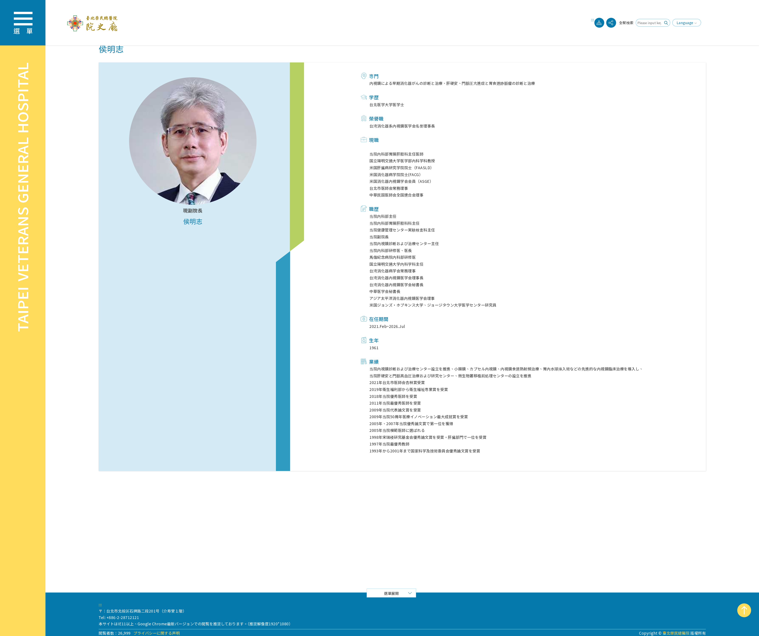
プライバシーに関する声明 (156, 633)
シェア (611, 23)
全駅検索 (626, 22)
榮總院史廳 (93, 23)
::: (592, 20)
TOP (744, 610)
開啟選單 (22, 22)
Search (666, 23)
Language (685, 22)
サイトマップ (599, 23)
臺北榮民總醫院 (676, 633)
